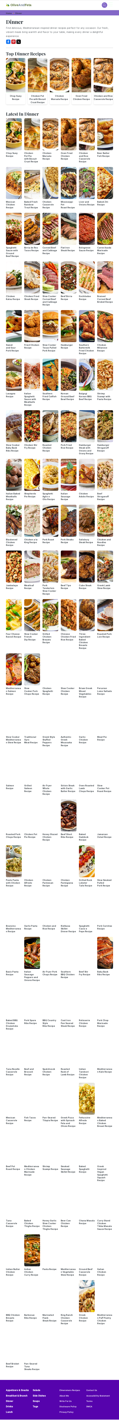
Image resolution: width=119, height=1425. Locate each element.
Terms (89, 1401)
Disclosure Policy (68, 1406)
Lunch (9, 1412)
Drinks (9, 1406)
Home (9, 13)
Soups (36, 1401)
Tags (35, 1406)
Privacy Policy (66, 1412)
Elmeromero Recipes (69, 1390)
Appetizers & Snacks (17, 1390)
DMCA (89, 1406)
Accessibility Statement (98, 1396)
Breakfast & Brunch (16, 1395)
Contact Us (91, 1390)
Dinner (18, 13)
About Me (64, 1396)
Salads (36, 1390)
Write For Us (65, 1401)
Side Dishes (39, 1395)
